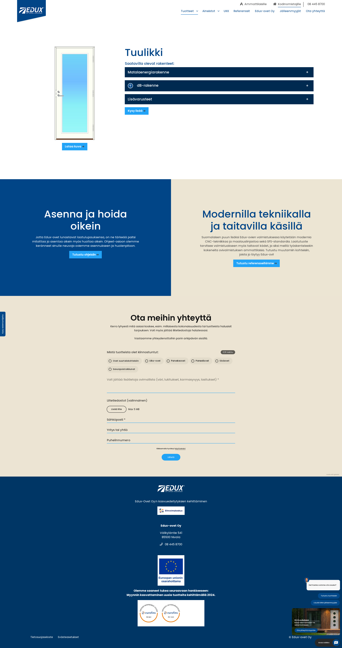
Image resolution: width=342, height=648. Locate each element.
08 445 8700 (173, 544)
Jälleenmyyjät (290, 11)
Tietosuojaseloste (41, 637)
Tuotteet (187, 11)
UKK (226, 11)
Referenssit (242, 11)
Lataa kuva (73, 146)
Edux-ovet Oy (265, 11)
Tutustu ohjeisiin (84, 254)
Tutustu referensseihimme (255, 263)
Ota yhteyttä (315, 11)
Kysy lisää (135, 111)
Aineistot (208, 11)
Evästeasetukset (68, 637)
